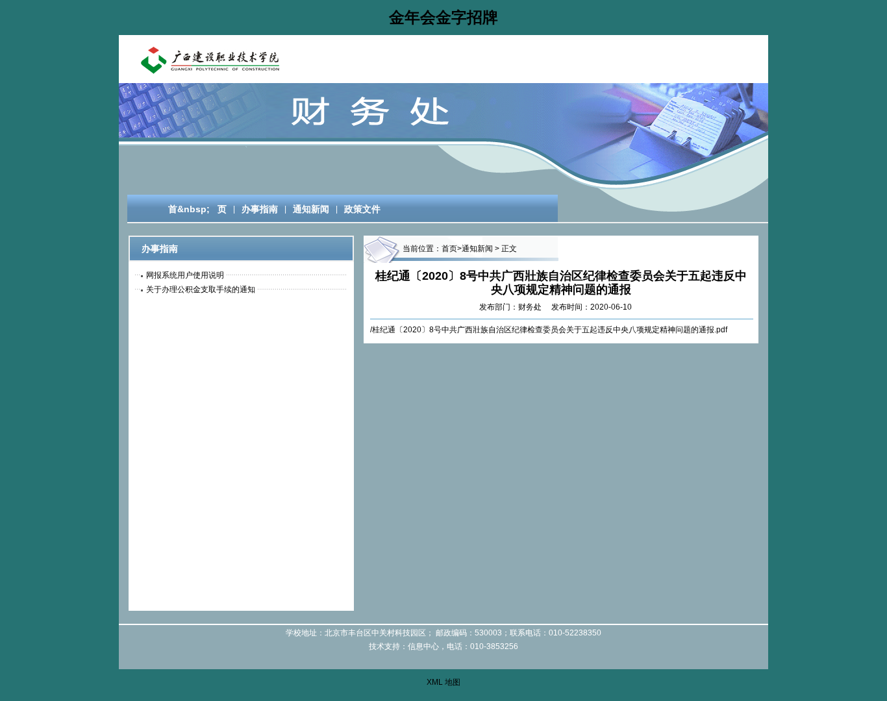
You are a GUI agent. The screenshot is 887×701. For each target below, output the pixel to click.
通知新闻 (311, 209)
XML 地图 (443, 682)
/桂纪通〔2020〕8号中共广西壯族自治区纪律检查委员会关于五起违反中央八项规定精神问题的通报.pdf (548, 329)
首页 (449, 248)
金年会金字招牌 (443, 17)
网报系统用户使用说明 (185, 275)
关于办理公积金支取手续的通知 (200, 289)
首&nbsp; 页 (192, 209)
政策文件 (362, 209)
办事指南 (260, 209)
